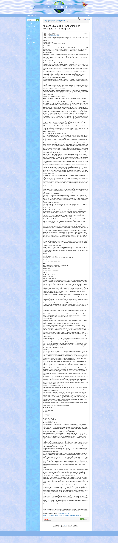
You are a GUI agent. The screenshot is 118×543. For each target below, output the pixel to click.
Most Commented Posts (32, 34)
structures (52, 35)
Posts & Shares (31, 26)
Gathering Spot (31, 15)
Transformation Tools (60, 20)
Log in (82, 519)
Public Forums (51, 20)
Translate (88, 19)
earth (55, 35)
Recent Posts (31, 23)
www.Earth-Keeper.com (61, 508)
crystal (57, 35)
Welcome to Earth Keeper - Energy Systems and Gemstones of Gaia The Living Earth (62, 515)
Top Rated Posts (31, 31)
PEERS (66, 525)
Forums (29, 29)
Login (89, 15)
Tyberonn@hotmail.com (63, 513)
